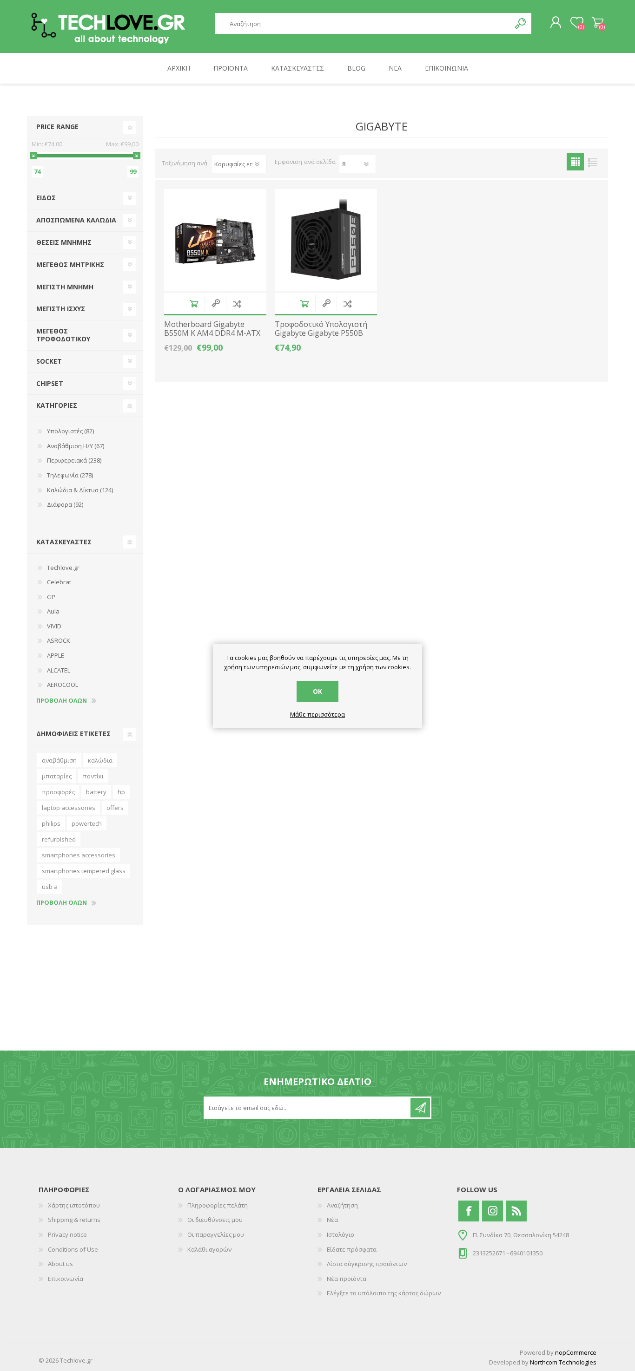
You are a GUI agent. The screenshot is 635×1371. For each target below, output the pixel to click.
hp (121, 792)
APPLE (55, 655)
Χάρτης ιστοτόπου (74, 1205)
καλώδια (100, 760)
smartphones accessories (78, 855)
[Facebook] (468, 1211)
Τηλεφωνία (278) (70, 475)
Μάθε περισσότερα (317, 714)
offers (115, 807)
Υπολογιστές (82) (70, 431)
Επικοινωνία (65, 1278)
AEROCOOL (62, 684)
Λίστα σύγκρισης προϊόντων (367, 1264)
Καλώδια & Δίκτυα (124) (80, 490)
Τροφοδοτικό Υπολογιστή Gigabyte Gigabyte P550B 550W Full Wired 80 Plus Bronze (321, 338)
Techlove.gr (63, 567)
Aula (53, 611)
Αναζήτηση (520, 23)
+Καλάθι (194, 303)
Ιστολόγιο (340, 1234)
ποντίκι (93, 776)
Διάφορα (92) (65, 504)
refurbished (59, 839)
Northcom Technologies (563, 1362)
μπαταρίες (57, 776)
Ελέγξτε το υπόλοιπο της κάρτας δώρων (384, 1293)
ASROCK (58, 640)
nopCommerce (575, 1352)
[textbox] (363, 23)
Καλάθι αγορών (597, 23)
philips (51, 823)
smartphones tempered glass (84, 871)
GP (51, 597)
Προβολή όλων (61, 701)
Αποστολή (420, 1107)
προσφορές (58, 792)
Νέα (332, 1219)
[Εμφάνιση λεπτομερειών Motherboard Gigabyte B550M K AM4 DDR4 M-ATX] (215, 240)
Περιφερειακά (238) (74, 460)
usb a (50, 886)
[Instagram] (492, 1211)
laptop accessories (68, 807)
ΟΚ (317, 691)
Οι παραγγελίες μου (215, 1234)
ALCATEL (58, 670)
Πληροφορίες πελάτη (217, 1205)
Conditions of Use (73, 1249)
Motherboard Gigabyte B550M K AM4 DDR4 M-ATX (212, 329)
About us (60, 1264)
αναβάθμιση (59, 760)
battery (96, 792)
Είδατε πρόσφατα (352, 1249)
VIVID (54, 626)
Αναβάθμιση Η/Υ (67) (75, 446)
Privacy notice (67, 1234)
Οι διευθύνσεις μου (215, 1219)
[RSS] (516, 1211)
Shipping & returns (74, 1219)
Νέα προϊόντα (346, 1278)
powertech (87, 823)
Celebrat (59, 582)
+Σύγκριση (237, 303)
